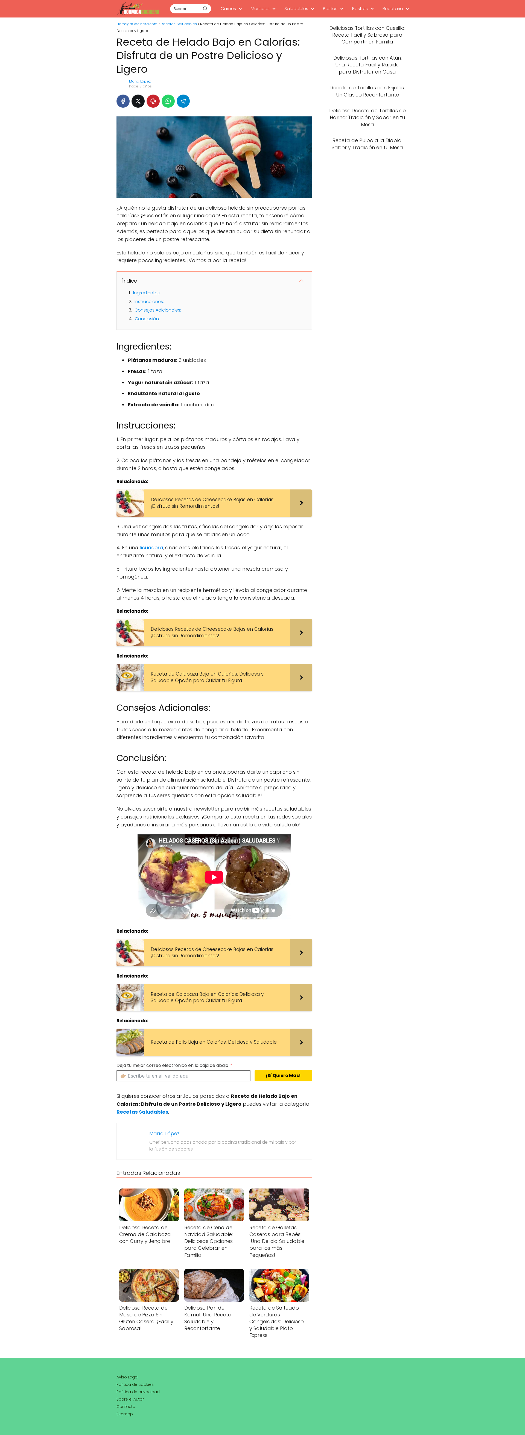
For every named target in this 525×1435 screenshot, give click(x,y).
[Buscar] (205, 8)
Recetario (393, 8)
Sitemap (124, 1414)
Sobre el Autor (130, 1399)
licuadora (151, 547)
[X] (138, 101)
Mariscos (260, 8)
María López (140, 81)
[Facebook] (123, 101)
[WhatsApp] (168, 101)
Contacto (125, 1406)
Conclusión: (147, 319)
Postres (360, 8)
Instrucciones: (149, 301)
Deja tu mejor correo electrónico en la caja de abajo (172, 1065)
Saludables (296, 8)
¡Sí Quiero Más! (283, 1075)
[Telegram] (183, 101)
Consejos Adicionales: (158, 310)
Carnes (228, 8)
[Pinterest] (153, 101)
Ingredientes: (147, 293)
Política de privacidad (138, 1392)
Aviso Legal (127, 1377)
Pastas (330, 8)
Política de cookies (135, 1384)
